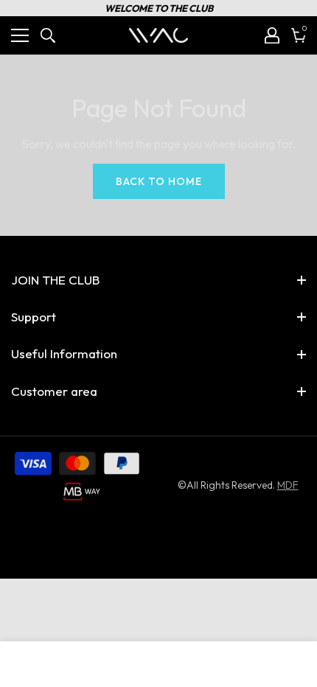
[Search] (48, 35)
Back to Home (159, 181)
